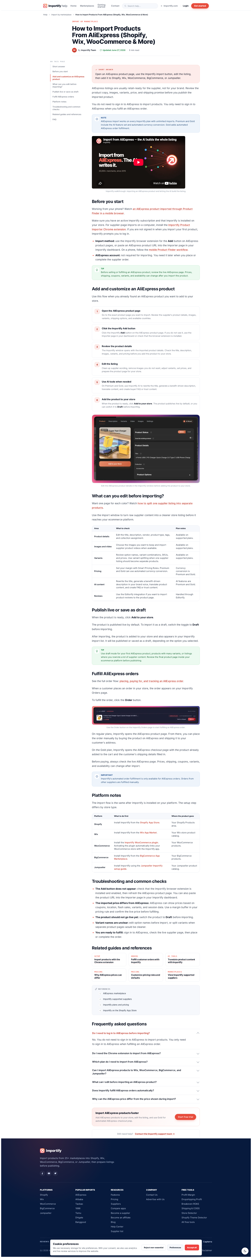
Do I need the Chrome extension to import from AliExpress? (126, 1053)
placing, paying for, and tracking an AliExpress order (151, 681)
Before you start (60, 71)
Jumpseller (45, 1213)
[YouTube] (48, 1173)
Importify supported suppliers (117, 999)
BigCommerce (47, 1208)
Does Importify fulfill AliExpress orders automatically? (123, 1090)
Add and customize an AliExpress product (68, 77)
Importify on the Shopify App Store (119, 1010)
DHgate (79, 1217)
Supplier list (117, 1231)
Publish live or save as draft (65, 92)
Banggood (80, 1222)
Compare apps (118, 1208)
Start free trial (185, 1117)
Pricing (114, 1199)
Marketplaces (87, 6)
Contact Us (152, 1194)
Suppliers (116, 1203)
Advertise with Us (155, 1199)
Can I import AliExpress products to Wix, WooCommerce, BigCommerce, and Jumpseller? (136, 1072)
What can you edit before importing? (64, 85)
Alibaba (79, 1199)
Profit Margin (188, 1194)
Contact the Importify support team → (155, 1133)
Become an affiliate (121, 1217)
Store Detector (189, 1213)
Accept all (192, 1247)
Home (73, 6)
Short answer (58, 66)
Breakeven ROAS (190, 1203)
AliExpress (80, 1194)
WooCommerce (48, 1203)
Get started (200, 6)
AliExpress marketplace (114, 993)
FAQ (54, 119)
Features (115, 1194)
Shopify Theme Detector (194, 1217)
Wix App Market (148, 832)
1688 (77, 1208)
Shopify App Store (149, 822)
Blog (113, 1222)
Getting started (101, 6)
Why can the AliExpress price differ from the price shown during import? (134, 1098)
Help (45, 14)
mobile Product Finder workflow (168, 249)
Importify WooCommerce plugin (141, 842)
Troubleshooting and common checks (66, 108)
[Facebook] (42, 1173)
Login (186, 6)
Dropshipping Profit (192, 1199)
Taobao (79, 1203)
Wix (42, 1199)
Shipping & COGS (191, 1208)
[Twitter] (55, 1173)
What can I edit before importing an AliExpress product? (124, 1082)
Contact (115, 6)
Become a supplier (120, 1213)
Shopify (44, 1194)
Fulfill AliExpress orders (63, 97)
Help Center (117, 1226)
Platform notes (59, 102)
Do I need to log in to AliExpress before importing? (121, 1033)
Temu (78, 1213)
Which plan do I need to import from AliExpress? (120, 1061)
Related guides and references (66, 114)
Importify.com (171, 6)
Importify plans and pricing (116, 1004)
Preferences (175, 1247)
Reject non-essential (153, 1247)
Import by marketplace (61, 14)
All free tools (188, 1222)
